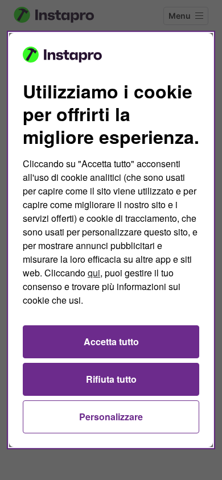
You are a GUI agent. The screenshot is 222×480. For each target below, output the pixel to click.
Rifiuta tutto (111, 379)
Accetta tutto (111, 341)
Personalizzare (111, 416)
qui (94, 272)
